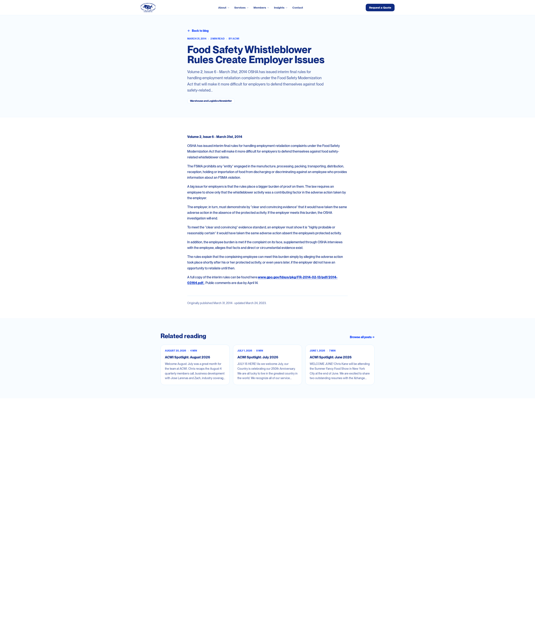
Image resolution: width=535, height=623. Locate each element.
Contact (297, 7)
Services (240, 7)
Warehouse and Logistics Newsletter (211, 100)
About (222, 7)
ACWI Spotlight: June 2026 (331, 357)
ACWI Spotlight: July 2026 (257, 357)
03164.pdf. (195, 283)
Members (259, 7)
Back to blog (200, 30)
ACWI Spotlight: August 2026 (187, 357)
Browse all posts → (362, 337)
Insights (279, 7)
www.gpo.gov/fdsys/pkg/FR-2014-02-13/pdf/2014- (298, 277)
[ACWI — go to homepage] (148, 7)
